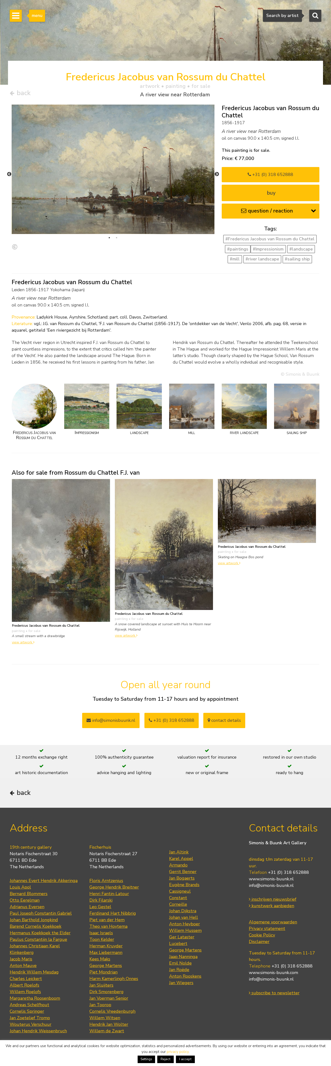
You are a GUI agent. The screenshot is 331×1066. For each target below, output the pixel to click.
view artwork (22, 642)
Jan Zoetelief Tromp (30, 1018)
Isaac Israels (101, 933)
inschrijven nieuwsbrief (273, 899)
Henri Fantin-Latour (109, 894)
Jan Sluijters (101, 985)
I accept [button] (185, 1059)
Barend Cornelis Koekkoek (35, 926)
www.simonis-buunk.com (273, 972)
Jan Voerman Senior (108, 998)
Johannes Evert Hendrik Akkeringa (44, 880)
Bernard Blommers (28, 894)
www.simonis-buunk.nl (271, 879)
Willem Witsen (104, 1018)
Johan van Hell (183, 917)
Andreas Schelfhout (29, 1005)
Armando (178, 865)
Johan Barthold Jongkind (34, 920)
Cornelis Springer (27, 1011)
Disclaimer (259, 941)
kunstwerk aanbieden (272, 906)
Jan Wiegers (181, 983)
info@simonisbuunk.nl (113, 720)
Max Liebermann (105, 952)
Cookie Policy (262, 935)
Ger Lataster (181, 937)
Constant (178, 898)
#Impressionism (268, 249)
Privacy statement (267, 928)
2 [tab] (116, 237)
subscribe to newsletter (274, 993)
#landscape (301, 249)
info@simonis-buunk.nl (271, 885)
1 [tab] (109, 237)
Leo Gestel (100, 907)
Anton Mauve (23, 965)
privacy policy (178, 1051)
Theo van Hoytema (108, 926)
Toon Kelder (101, 939)
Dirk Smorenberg (106, 992)
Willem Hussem (185, 930)
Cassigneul (180, 891)
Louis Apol (20, 887)
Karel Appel (181, 858)
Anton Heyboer (184, 924)
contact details (225, 720)
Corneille (178, 904)
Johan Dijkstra (182, 911)
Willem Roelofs (25, 992)
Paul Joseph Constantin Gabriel (41, 913)
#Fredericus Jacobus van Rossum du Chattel (270, 239)
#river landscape (262, 259)
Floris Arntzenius (106, 880)
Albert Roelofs (24, 985)
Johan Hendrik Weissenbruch (38, 1031)
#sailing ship (297, 259)
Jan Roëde (179, 970)
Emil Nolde (180, 963)
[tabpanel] (113, 169)
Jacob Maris (21, 959)
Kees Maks (99, 959)
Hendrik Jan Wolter (108, 1024)
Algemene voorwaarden (273, 922)
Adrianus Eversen (27, 907)
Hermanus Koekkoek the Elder (40, 933)
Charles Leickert (26, 979)
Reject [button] (165, 1059)
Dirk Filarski (100, 900)
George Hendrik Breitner (114, 887)
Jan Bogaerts (182, 878)
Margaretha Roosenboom (35, 998)
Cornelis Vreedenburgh (112, 1011)
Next (217, 174)
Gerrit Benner (183, 872)
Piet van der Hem (107, 920)
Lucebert (178, 943)
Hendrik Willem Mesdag (34, 972)
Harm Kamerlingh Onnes (113, 979)
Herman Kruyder (106, 946)
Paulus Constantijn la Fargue (38, 939)
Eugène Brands (184, 885)
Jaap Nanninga (183, 956)
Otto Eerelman (24, 900)
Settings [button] (146, 1059)
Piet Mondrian (103, 972)
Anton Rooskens (185, 976)
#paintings (237, 249)
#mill (235, 259)
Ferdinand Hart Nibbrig (112, 913)
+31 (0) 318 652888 (272, 174)
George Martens (105, 965)
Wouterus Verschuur (30, 1024)
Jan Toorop (100, 1005)
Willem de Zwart (106, 1031)
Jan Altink (179, 852)
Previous (9, 174)
